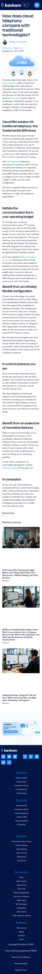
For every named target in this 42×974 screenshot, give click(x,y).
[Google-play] (31, 756)
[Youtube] (9, 756)
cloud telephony (9, 83)
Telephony (17, 48)
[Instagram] (9, 762)
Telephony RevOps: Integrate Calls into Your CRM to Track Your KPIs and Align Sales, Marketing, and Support (19, 697)
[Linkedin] (15, 756)
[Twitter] (3, 756)
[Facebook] (3, 762)
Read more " (6, 581)
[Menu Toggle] (37, 5)
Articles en (7, 48)
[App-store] (25, 756)
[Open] (27, 5)
